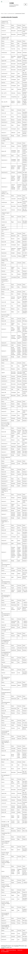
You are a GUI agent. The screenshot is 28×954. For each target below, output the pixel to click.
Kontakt (2, 950)
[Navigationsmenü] (25, 4)
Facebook (16, 945)
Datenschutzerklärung (11, 950)
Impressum (20, 950)
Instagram (3, 945)
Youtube (2, 947)
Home (2, 13)
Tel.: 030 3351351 (5, 951)
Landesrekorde (11, 13)
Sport (5, 13)
